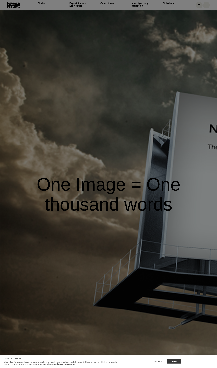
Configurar (158, 361)
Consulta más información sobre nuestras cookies (57, 364)
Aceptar (174, 361)
